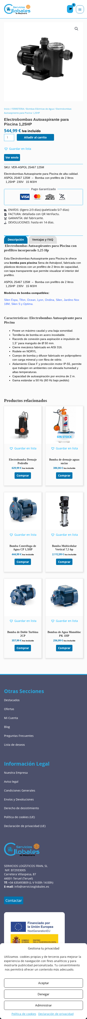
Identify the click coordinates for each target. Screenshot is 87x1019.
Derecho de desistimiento (21, 808)
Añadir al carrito (35, 137)
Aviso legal (11, 781)
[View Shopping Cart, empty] (70, 9)
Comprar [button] (23, 475)
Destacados (12, 700)
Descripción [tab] (16, 239)
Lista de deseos (14, 745)
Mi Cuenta (11, 718)
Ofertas (9, 709)
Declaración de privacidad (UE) (25, 826)
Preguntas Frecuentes (19, 736)
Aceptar (43, 983)
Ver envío (12, 157)
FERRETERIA (18, 108)
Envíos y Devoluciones (19, 799)
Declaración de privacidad (56, 1014)
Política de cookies (24, 1014)
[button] (76, 28)
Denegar (43, 994)
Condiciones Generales (19, 790)
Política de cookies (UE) (19, 817)
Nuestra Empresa (16, 773)
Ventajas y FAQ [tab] (42, 239)
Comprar (64, 475)
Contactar (13, 900)
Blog (7, 727)
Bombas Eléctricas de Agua (40, 108)
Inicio (7, 108)
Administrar (43, 1005)
